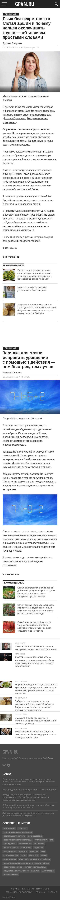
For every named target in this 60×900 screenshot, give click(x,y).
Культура (33, 855)
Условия (52, 892)
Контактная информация (35, 889)
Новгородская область (14, 836)
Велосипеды (10, 852)
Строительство (11, 855)
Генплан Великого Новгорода (18, 832)
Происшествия (35, 836)
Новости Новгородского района (34, 859)
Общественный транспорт (16, 871)
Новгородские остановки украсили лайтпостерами (32, 289)
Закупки (35, 871)
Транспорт (39, 844)
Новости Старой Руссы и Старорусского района (26, 863)
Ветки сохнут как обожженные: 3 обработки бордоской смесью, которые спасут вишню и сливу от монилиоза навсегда (35, 609)
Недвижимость (11, 875)
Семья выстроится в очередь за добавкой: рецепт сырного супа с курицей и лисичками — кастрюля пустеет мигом (36, 592)
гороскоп (22, 852)
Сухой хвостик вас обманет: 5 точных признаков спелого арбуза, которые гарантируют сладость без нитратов (34, 626)
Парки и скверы (11, 848)
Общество (22, 828)
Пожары (34, 852)
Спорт (23, 855)
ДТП (51, 840)
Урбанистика (41, 840)
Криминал (26, 848)
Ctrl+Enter (48, 758)
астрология (48, 871)
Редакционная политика (19, 892)
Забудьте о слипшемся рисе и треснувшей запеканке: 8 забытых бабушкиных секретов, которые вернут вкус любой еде (36, 309)
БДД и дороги (10, 844)
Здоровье (38, 848)
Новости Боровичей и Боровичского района (25, 867)
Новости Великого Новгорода (18, 840)
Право (43, 855)
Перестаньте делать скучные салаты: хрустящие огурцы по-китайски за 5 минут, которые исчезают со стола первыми (34, 274)
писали (18, 236)
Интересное (12, 257)
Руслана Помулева (12, 43)
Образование (10, 859)
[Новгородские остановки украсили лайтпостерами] (9, 292)
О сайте (15, 889)
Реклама (40, 892)
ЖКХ (43, 852)
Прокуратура (25, 844)
